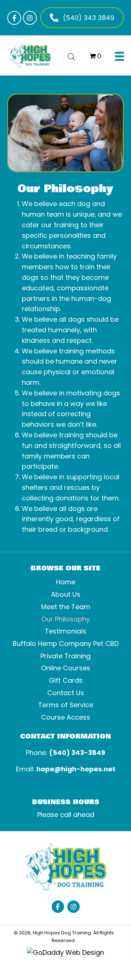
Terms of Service (65, 704)
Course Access (65, 717)
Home (65, 581)
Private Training (65, 655)
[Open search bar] (71, 56)
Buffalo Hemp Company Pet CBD (66, 643)
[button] (14, 18)
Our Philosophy (65, 619)
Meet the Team (65, 606)
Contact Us (65, 692)
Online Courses (65, 668)
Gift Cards (66, 680)
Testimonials (65, 631)
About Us (65, 594)
